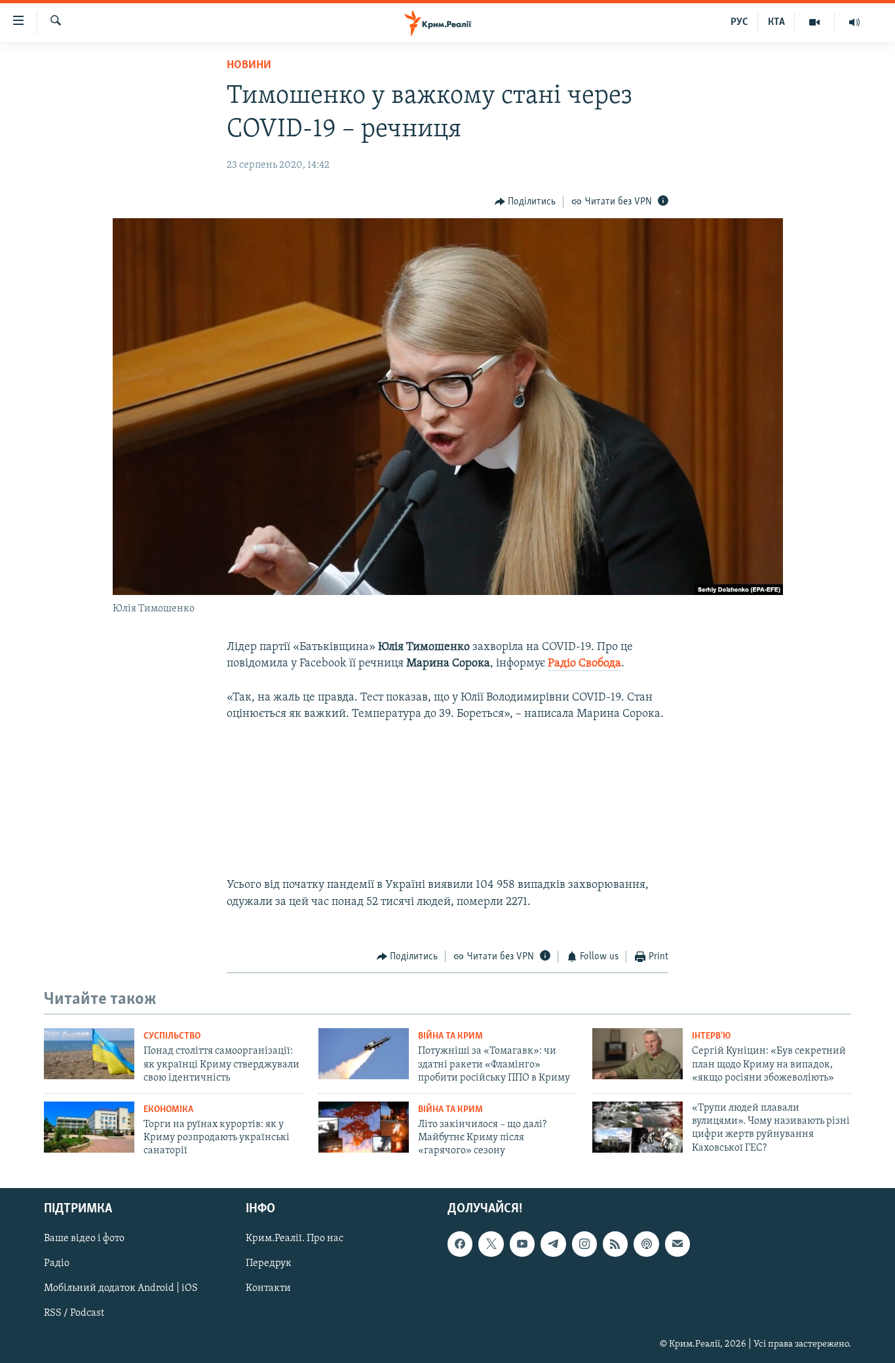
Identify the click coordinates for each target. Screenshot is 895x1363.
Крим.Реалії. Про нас (294, 1238)
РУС (739, 22)
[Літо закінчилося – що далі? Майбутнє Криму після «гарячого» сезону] (363, 1127)
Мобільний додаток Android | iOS (121, 1288)
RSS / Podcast (74, 1313)
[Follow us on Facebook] (459, 1243)
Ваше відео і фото (84, 1238)
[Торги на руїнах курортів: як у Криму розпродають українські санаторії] (89, 1127)
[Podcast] (646, 1243)
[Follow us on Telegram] (553, 1243)
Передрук (269, 1263)
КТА (776, 22)
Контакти (268, 1288)
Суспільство (171, 1036)
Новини (249, 65)
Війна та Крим (450, 1036)
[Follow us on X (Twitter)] (490, 1243)
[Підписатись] (677, 1243)
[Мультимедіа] (815, 22)
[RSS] (615, 1243)
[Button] (525, 201)
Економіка (168, 1110)
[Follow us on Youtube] (522, 1243)
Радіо (56, 1263)
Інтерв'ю (711, 1036)
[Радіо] (854, 22)
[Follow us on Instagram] (584, 1243)
